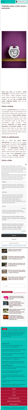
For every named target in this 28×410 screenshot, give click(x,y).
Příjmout (14, 235)
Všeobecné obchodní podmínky (14, 401)
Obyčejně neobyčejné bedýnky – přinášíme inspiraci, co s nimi (15, 250)
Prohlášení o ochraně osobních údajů (15, 245)
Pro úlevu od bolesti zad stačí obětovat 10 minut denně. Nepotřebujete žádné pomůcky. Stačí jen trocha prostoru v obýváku (14, 376)
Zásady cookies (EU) (14, 404)
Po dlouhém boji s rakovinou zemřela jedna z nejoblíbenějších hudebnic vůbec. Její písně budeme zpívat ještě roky (16, 317)
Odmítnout (14, 239)
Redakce (14, 388)
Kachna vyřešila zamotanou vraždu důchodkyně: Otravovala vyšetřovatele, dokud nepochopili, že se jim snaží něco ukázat (17, 311)
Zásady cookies (5, 245)
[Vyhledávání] (14, 286)
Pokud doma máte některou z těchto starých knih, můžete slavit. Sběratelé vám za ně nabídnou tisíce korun (16, 257)
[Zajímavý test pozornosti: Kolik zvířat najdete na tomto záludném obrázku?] (5, 298)
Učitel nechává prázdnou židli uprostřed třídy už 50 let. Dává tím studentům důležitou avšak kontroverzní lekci (17, 278)
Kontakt (24, 245)
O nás (14, 392)
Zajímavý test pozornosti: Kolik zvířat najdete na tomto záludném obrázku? (16, 297)
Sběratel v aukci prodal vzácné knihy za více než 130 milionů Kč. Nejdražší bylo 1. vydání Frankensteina (17, 271)
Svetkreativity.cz (22, 332)
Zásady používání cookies (14, 398)
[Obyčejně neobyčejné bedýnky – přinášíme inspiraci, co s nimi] (4, 251)
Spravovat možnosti (14, 243)
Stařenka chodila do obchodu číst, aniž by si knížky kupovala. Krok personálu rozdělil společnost (16, 264)
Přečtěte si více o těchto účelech (18, 233)
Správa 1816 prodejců (7, 233)
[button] (26, 164)
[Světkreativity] (21, 1)
